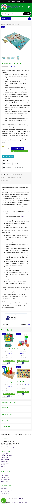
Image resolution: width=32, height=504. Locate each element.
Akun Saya (4, 473)
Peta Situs (4, 466)
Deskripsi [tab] (4, 174)
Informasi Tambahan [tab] (16, 174)
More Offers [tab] (5, 177)
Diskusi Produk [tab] (6, 180)
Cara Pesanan (5, 477)
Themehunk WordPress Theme (20, 502)
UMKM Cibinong (18, 498)
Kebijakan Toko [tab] (16, 177)
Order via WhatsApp (20, 151)
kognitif (23, 216)
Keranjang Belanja (6, 475)
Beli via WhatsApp (10, 360)
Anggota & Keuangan (7, 453)
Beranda (3, 24)
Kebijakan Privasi (6, 457)
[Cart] (29, 7)
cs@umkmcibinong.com (10, 447)
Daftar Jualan (5, 481)
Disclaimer (4, 465)
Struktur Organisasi (6, 455)
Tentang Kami (5, 463)
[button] (27, 29)
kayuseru (14, 317)
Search (27, 14)
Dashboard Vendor (6, 479)
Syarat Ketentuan (6, 459)
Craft (7, 24)
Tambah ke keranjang (17, 148)
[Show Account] (23, 7)
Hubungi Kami (5, 461)
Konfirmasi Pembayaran (8, 490)
